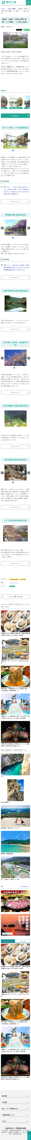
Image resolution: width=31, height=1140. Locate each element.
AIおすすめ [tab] (23, 941)
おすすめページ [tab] (8, 941)
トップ (3, 9)
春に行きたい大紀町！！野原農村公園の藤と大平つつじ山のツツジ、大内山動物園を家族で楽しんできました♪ (16, 267)
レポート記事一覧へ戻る (15, 596)
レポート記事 (11, 9)
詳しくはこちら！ (15, 201)
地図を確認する (15, 115)
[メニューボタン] (28, 2)
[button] (29, 102)
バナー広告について (25, 886)
